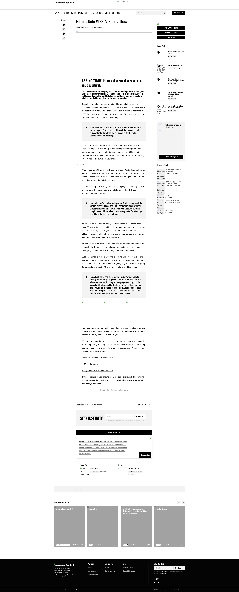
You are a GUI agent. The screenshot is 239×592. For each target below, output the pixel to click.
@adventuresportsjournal (173, 124)
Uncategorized (95, 471)
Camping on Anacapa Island (175, 65)
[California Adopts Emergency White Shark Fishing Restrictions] (161, 96)
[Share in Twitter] (64, 29)
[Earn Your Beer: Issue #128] (69, 526)
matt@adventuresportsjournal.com (97, 370)
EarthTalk (125, 544)
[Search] (164, 13)
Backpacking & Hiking (174, 68)
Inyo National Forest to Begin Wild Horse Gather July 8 (175, 107)
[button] (168, 13)
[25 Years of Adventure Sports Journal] (161, 55)
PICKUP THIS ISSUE (171, 28)
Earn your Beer (128, 567)
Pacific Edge (130, 170)
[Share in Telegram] (64, 34)
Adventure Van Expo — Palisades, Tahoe (173, 182)
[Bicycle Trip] (102, 526)
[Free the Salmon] (169, 526)
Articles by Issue (93, 575)
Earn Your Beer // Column (135, 471)
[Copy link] (64, 38)
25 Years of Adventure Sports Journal (176, 53)
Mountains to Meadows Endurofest (173, 170)
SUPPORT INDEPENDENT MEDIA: (103, 448)
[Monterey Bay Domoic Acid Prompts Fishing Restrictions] (161, 82)
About (90, 567)
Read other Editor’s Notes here (114, 390)
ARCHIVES (171, 37)
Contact (67, 589)
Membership (74, 589)
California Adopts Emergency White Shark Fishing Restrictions (175, 94)
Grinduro (167, 195)
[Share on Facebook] (64, 25)
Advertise (108, 567)
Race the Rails (169, 210)
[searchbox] (149, 13)
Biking (91, 544)
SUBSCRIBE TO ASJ (171, 33)
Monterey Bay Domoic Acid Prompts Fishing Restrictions (176, 80)
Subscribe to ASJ (110, 571)
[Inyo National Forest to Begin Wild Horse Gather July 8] (161, 109)
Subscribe (145, 455)
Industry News (172, 56)
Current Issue (92, 571)
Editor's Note (80, 27)
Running (159, 544)
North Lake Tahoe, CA (172, 200)
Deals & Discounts (129, 571)
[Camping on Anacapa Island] (161, 68)
